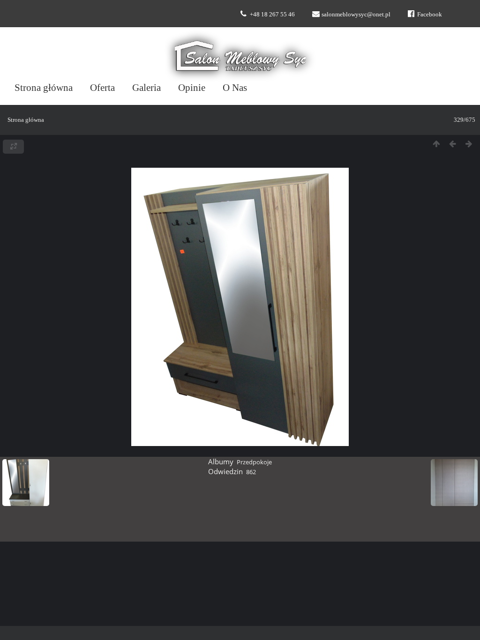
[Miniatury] (436, 144)
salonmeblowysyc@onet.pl (356, 14)
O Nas (235, 87)
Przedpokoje (254, 462)
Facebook (429, 14)
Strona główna (44, 87)
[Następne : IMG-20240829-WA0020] (469, 144)
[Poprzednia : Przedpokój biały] (452, 144)
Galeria (146, 87)
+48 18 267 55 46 (272, 14)
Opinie (191, 87)
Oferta (102, 87)
